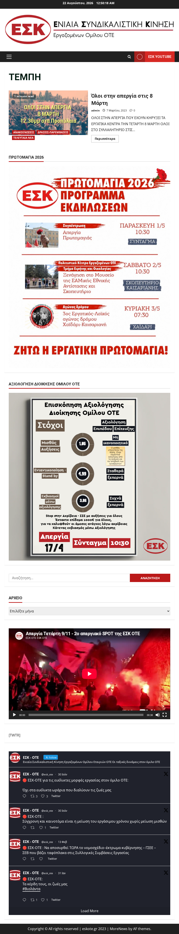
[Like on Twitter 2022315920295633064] (42, 859)
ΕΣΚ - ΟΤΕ (31, 774)
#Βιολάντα (31, 888)
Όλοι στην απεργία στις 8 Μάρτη (48, 116)
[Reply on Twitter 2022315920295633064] (25, 859)
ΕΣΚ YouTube (159, 57)
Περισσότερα (107, 139)
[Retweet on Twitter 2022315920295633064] (33, 859)
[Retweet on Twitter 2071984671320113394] (33, 828)
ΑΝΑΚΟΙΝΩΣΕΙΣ (23, 132)
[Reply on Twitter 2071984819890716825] (25, 796)
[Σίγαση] (157, 715)
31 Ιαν (62, 873)
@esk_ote (47, 774)
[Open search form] (129, 56)
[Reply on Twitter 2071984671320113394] (25, 828)
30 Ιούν (62, 774)
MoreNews (118, 928)
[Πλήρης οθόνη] (164, 715)
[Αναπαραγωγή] (14, 715)
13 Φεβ (62, 842)
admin (95, 110)
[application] (89, 673)
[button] (9, 56)
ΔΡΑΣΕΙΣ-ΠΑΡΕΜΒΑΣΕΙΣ (53, 132)
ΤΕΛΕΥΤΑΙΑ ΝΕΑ (23, 138)
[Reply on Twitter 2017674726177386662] (25, 900)
